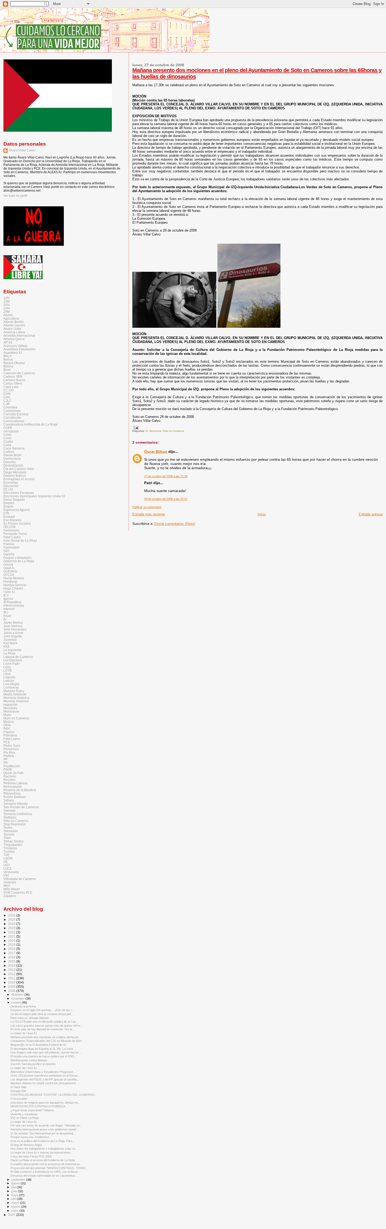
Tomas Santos (13, 841)
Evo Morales (12, 520)
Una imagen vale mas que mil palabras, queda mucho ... (46, 1052)
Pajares (8, 732)
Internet (8, 609)
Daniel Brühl (12, 455)
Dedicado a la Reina (23, 1006)
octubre (16, 1002)
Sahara (8, 800)
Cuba (7, 445)
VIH (6, 875)
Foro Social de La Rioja (20, 540)
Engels (8, 506)
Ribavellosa (11, 793)
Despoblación (13, 465)
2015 (12, 961)
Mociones (155, 430)
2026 (12, 915)
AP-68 (7, 342)
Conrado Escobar (16, 414)
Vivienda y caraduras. (24, 1114)
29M (6, 311)
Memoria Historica (16, 697)
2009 (12, 986)
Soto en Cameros (173, 430)
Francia (8, 544)
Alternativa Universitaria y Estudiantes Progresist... (43, 1071)
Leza (7, 667)
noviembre (18, 998)
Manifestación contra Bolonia (29, 1060)
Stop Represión (14, 824)
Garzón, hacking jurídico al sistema (33, 1064)
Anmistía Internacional (19, 335)
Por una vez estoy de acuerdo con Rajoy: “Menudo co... (46, 1125)
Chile (7, 393)
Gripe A (8, 568)
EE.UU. (8, 489)
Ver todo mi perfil (15, 196)
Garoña (8, 554)
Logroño (9, 677)
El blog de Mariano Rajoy (26, 1144)
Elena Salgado (14, 499)
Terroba (8, 834)
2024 (12, 923)
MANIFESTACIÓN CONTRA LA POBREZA (38, 1106)
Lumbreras (11, 687)
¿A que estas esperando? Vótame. (33, 1110)
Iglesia (8, 598)
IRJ (5, 612)
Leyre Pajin (11, 663)
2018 (12, 948)
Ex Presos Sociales (17, 523)
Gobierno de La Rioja (18, 561)
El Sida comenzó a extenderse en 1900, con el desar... (45, 1171)
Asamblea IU (12, 352)
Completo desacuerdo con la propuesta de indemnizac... (46, 1164)
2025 (12, 919)
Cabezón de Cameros (19, 373)
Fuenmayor (11, 547)
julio (14, 1187)
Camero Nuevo (14, 380)
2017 (12, 953)
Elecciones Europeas (18, 492)
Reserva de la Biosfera (19, 790)
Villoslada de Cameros (19, 878)
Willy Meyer (11, 889)
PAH (6, 728)
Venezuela (11, 872)
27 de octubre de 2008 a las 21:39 (165, 476)
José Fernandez (15, 629)
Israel (7, 615)
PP (5, 759)
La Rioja (9, 653)
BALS (7, 356)
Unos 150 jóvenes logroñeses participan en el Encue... (45, 1075)
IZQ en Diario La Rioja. (25, 1117)
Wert (6, 885)
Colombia (10, 407)
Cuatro (8, 441)
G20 (6, 550)
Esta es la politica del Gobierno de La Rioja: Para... (43, 1141)
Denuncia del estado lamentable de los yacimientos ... (45, 1175)
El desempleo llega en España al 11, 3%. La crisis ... (43, 1048)
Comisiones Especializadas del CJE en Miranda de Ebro (46, 1040)
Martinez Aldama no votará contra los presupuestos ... (45, 1083)
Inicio (262, 514)
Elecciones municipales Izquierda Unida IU (34, 496)
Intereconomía (13, 605)
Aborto (8, 315)
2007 (12, 1214)
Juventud (10, 639)
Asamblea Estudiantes (19, 349)
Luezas (8, 680)
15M (6, 301)
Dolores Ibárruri (14, 475)
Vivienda (9, 882)
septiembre (18, 1179)
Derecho (9, 462)
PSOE (7, 769)
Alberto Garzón (14, 325)
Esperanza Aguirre (16, 509)
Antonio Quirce (14, 339)
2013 (12, 969)
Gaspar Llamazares (17, 557)
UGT (6, 865)
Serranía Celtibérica (17, 814)
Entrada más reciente (148, 514)
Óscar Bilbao (155, 451)
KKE (6, 646)
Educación (11, 486)
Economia (10, 482)
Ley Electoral (12, 660)
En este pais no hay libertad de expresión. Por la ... (43, 1029)
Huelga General (14, 585)
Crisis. (7, 438)
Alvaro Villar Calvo (22, 150)
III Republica (12, 602)
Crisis (7, 434)
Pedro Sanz (11, 745)
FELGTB (9, 527)
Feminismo (11, 530)
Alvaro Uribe (12, 328)
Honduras (10, 581)
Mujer (7, 714)
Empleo (8, 503)
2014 (12, 965)
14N (6, 298)
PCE (6, 742)
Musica (8, 721)
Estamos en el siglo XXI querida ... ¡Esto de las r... (42, 1010)
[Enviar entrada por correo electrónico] (135, 427)
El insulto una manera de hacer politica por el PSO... (43, 1056)
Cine (6, 397)
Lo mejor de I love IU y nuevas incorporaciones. (41, 1152)
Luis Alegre (11, 684)
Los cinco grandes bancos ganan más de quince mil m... (46, 1025)
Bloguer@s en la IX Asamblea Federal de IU (38, 1044)
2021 (12, 936)
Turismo (9, 851)
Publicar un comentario (146, 507)
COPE (7, 427)
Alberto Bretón (13, 322)
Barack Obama (14, 363)
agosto (16, 1183)
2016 (12, 957)
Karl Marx (10, 643)
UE (5, 861)
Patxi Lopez (11, 738)
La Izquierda (12, 650)
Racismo (9, 776)
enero (15, 1210)
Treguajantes (12, 844)
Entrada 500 (18, 1091)
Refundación (12, 786)
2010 (12, 982)
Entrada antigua (371, 514)
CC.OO (8, 390)
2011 (12, 978)
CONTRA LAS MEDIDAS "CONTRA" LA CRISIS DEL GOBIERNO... (54, 1094)
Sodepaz (9, 817)
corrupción (11, 431)
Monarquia (11, 711)
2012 (12, 974)
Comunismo (12, 410)
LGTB (7, 670)
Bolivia (8, 366)
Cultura (8, 451)
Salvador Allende (15, 803)
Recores (9, 779)
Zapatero (9, 896)
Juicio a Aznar (13, 632)
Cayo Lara (10, 386)
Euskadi (9, 516)
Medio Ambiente (15, 694)
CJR (6, 404)
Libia (7, 673)
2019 (12, 944)
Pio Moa (9, 752)
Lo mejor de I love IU (24, 1033)
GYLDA (8, 574)
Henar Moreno (13, 578)
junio (14, 1191)
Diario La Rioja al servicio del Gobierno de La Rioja (43, 1160)
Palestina (10, 735)
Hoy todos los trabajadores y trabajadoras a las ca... (44, 1148)
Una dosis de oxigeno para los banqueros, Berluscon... (45, 1102)
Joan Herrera (12, 626)
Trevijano (10, 848)
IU (146, 430)
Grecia (8, 564)
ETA (6, 513)
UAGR (8, 858)
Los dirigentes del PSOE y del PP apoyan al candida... (45, 1079)
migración (10, 704)
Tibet (7, 837)
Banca (8, 359)
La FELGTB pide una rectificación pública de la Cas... (44, 1021)
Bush (7, 369)
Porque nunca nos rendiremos (30, 1137)
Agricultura (11, 318)
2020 (12, 940)
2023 (12, 928)
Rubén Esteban (14, 796)
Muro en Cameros (16, 718)
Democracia (12, 458)
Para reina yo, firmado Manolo (30, 1018)
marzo (15, 1202)
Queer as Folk (13, 773)
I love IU (9, 591)
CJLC (7, 400)
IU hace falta (19, 1087)
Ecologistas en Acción (19, 479)
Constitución (12, 417)
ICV (6, 595)
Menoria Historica (16, 701)
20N (6, 304)
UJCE (7, 868)
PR (5, 762)
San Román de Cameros (21, 807)
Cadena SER (12, 376)
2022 (12, 932)
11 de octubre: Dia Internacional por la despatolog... (43, 1133)
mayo (15, 1195)
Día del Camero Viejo (18, 468)
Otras (7, 725)
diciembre (17, 994)
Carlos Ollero (12, 383)
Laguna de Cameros (18, 656)
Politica (8, 755)
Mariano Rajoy (13, 691)
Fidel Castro (12, 537)
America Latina (14, 332)
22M (6, 308)
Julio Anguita (12, 636)
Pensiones (11, 749)
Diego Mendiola (14, 472)
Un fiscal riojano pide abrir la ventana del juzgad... (42, 1014)
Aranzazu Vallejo (15, 345)
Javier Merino (13, 622)
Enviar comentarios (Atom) (174, 524)
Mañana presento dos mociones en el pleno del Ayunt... (46, 1037)
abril (14, 1198)
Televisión (10, 831)
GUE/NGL (10, 571)
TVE (6, 855)
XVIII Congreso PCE (17, 892)
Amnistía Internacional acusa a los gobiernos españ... (45, 1129)
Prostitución (11, 766)
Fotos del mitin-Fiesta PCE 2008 (31, 1156)
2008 (12, 990)
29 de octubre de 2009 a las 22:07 (165, 498)
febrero (16, 1206)
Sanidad (9, 810)
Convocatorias (13, 421)
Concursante (19, 1098)
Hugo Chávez (13, 588)
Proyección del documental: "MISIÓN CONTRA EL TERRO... (49, 1168)
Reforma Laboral (15, 783)
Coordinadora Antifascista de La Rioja (30, 424)
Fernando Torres (15, 533)
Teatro (7, 827)
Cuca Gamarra (13, 448)
